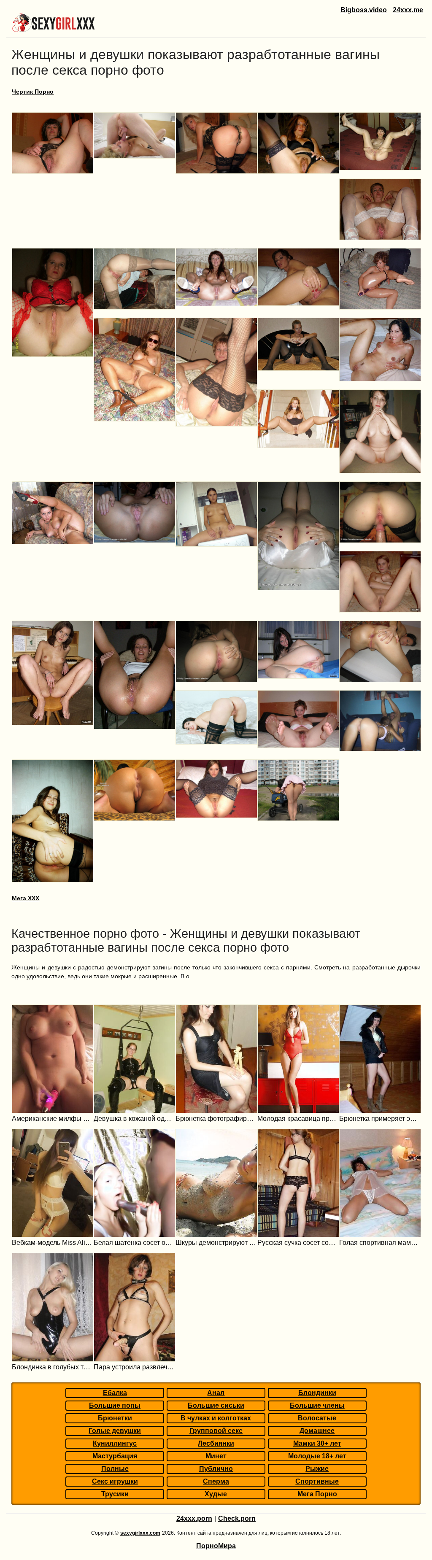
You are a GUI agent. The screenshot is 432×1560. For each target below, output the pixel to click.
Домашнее (317, 1430)
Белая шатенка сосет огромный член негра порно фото (134, 1242)
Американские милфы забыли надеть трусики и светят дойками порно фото (52, 1118)
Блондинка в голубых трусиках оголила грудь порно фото (52, 1367)
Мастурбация (114, 1456)
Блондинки (317, 1392)
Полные (115, 1468)
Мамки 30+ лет (317, 1443)
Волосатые (317, 1418)
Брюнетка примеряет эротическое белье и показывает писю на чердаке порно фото (380, 1118)
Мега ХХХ (25, 898)
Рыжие (317, 1468)
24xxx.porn (194, 1518)
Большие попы (114, 1405)
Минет (216, 1456)
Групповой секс (216, 1430)
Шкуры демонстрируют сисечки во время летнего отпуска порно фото (216, 1242)
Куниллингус (115, 1443)
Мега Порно (317, 1494)
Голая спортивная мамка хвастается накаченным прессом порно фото (380, 1242)
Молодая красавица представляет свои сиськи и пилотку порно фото (298, 1118)
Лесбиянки (216, 1443)
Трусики (115, 1494)
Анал (215, 1392)
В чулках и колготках (216, 1418)
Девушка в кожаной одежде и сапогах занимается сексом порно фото (134, 1118)
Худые (216, 1494)
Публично (216, 1468)
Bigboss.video (363, 9)
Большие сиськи (216, 1405)
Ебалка (115, 1392)
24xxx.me (408, 9)
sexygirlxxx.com (140, 1533)
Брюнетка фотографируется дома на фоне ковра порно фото (216, 1118)
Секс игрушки (115, 1481)
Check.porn (237, 1518)
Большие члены (317, 1405)
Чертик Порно (33, 91)
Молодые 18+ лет (317, 1456)
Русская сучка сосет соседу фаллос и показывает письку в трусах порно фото (298, 1242)
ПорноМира (216, 1545)
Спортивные (317, 1481)
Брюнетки (115, 1418)
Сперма (216, 1481)
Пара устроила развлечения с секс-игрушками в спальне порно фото (134, 1367)
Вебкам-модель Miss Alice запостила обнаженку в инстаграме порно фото (52, 1242)
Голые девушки (115, 1430)
